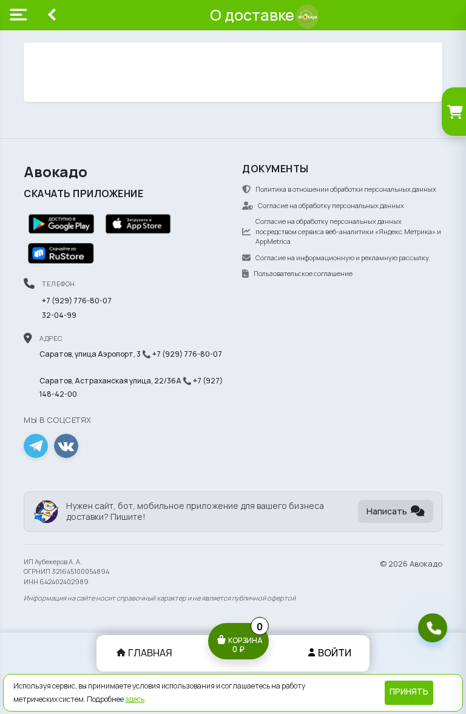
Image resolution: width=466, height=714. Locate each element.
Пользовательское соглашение (303, 273)
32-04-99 (59, 315)
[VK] (66, 446)
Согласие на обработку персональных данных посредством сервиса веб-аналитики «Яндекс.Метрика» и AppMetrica (348, 231)
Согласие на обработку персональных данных (331, 205)
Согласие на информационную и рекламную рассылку (342, 257)
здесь (134, 699)
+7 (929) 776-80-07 (77, 300)
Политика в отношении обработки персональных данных (345, 189)
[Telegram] (36, 446)
